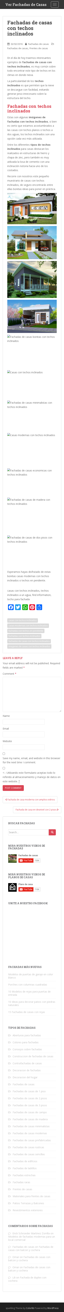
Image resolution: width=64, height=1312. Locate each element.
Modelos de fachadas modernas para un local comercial (31, 1238)
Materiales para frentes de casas (31, 1196)
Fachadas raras (21, 1182)
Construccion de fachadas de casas (33, 1056)
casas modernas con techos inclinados (28, 625)
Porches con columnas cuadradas (27, 984)
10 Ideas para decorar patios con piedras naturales (31, 1003)
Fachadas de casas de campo (30, 1112)
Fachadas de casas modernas (30, 1133)
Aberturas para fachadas (27, 1035)
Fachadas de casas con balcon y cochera (30, 1248)
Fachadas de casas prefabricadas (32, 1140)
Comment (9, 673)
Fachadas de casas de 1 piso (29, 1091)
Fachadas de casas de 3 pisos (30, 1105)
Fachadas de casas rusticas (28, 1147)
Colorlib (30, 1308)
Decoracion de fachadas (27, 1070)
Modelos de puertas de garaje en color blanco (30, 976)
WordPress (52, 1308)
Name (6, 716)
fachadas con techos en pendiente (26, 630)
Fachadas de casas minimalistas (31, 1126)
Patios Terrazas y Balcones (28, 1203)
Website (7, 741)
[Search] (52, 832)
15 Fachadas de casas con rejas (26, 1012)
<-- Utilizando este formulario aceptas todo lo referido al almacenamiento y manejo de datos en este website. (31, 777)
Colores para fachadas (26, 1042)
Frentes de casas (39, 48)
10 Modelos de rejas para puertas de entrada (29, 993)
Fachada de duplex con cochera (27, 1279)
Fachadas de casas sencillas (29, 1154)
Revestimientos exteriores (28, 1210)
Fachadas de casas (38, 44)
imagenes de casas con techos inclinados (29, 646)
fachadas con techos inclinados (24, 636)
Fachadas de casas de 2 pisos (30, 1098)
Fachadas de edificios (25, 1161)
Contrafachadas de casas (27, 1063)
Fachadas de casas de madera (30, 1119)
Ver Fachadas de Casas (26, 4)
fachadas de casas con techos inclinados (29, 641)
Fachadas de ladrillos (25, 1168)
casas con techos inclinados (23, 620)
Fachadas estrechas (24, 1175)
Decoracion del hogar (25, 1077)
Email (6, 728)
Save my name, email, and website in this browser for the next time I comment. (31, 760)
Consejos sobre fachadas (27, 1049)
